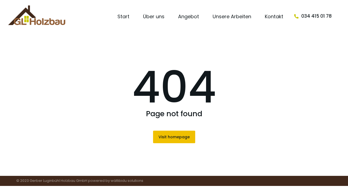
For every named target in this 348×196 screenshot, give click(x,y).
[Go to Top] (339, 187)
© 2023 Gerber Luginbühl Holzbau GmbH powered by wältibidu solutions (79, 180)
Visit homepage (174, 137)
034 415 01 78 (316, 16)
